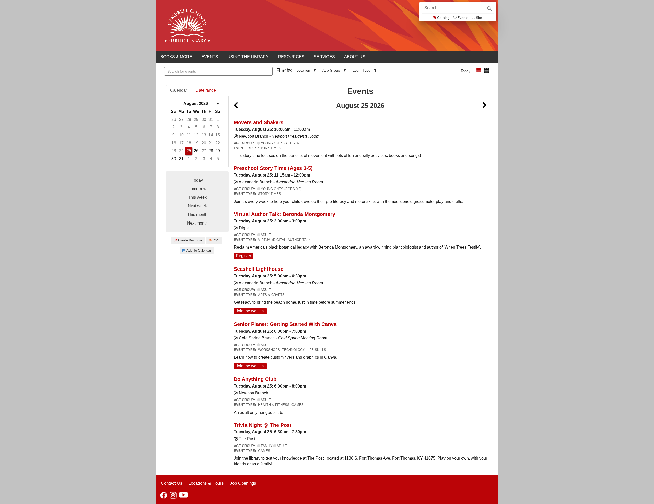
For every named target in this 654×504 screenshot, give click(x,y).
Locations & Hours (206, 483)
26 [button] (173, 119)
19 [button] (196, 143)
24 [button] (181, 151)
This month (197, 214)
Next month (197, 223)
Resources (291, 57)
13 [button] (204, 135)
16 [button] (173, 143)
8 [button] (218, 127)
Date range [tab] (206, 90)
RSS (215, 240)
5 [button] (196, 127)
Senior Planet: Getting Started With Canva (285, 324)
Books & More (176, 57)
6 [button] (204, 127)
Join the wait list (250, 311)
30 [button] (204, 119)
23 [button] (173, 151)
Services (324, 57)
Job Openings (243, 483)
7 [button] (211, 127)
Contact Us (171, 483)
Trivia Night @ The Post (262, 425)
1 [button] (218, 119)
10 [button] (181, 135)
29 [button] (196, 119)
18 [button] (188, 143)
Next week (197, 206)
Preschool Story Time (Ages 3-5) (273, 168)
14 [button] (210, 135)
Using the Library (248, 57)
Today (465, 71)
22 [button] (217, 143)
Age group (331, 70)
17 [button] (181, 143)
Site (479, 18)
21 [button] (210, 143)
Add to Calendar (198, 250)
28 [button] (188, 119)
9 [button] (173, 135)
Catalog (443, 18)
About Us (354, 57)
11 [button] (188, 135)
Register (243, 256)
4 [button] (189, 127)
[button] (478, 70)
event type (361, 70)
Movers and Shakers (258, 122)
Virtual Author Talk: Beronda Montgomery (284, 214)
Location (303, 70)
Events (462, 18)
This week (197, 197)
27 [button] (181, 119)
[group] (197, 131)
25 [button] (188, 151)
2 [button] (173, 127)
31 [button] (210, 119)
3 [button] (181, 127)
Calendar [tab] (178, 90)
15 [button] (217, 135)
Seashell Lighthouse (258, 269)
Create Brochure (189, 240)
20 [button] (204, 143)
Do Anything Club (255, 379)
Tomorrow (197, 188)
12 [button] (196, 135)
